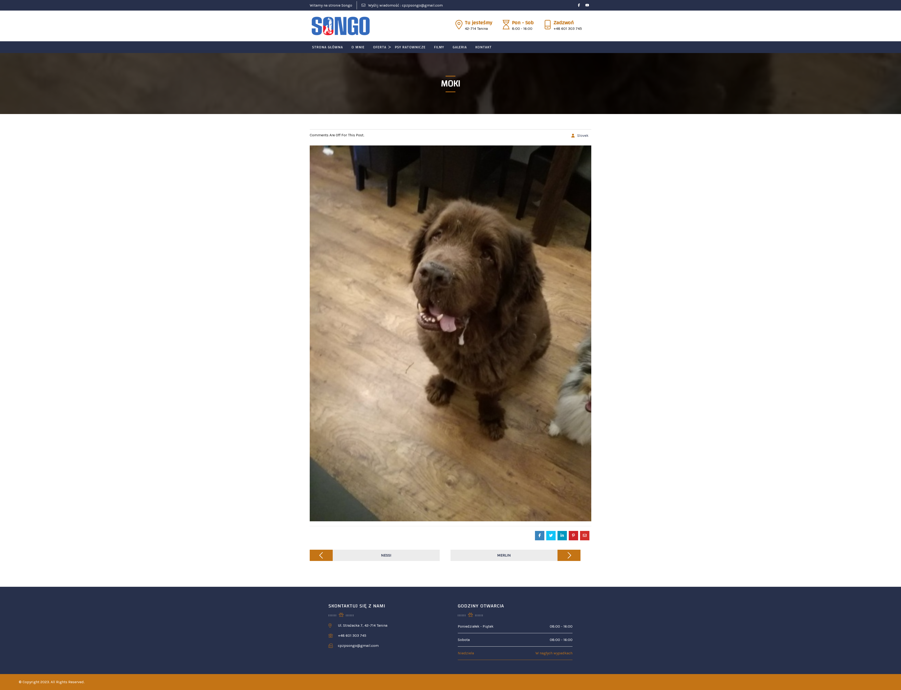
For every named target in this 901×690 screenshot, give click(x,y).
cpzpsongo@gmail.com (422, 5)
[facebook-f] (579, 5)
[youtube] (587, 5)
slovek (582, 135)
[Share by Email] (584, 535)
